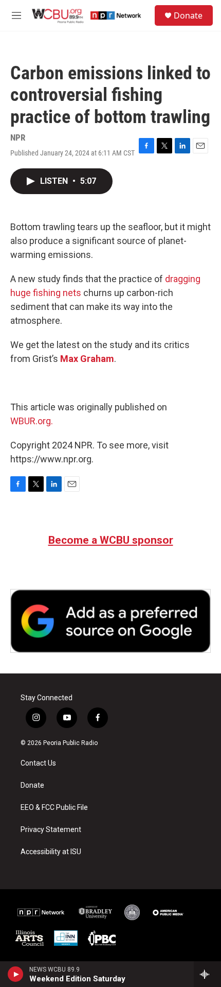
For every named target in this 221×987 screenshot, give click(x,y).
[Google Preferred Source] (110, 621)
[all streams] (207, 974)
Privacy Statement (51, 830)
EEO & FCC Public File (54, 807)
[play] (15, 974)
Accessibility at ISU (51, 852)
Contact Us (38, 763)
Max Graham (87, 358)
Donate (188, 15)
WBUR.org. (31, 420)
